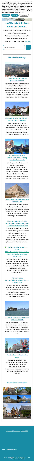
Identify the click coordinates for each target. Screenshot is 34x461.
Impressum (9, 431)
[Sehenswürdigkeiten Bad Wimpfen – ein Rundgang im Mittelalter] (17, 109)
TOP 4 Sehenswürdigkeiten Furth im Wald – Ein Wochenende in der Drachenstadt (17, 254)
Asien (9, 401)
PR (27, 431)
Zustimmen (5, 15)
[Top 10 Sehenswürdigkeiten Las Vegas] (17, 346)
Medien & (23, 431)
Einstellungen (24, 15)
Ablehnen (14, 15)
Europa (24, 401)
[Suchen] (28, 47)
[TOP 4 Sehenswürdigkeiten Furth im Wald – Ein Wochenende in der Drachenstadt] (17, 248)
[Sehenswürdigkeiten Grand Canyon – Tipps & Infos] (17, 278)
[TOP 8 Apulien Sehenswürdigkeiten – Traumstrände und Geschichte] (17, 221)
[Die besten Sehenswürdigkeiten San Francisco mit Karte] (17, 309)
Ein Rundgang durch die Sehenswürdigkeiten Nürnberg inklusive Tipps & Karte (17, 158)
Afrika (10, 393)
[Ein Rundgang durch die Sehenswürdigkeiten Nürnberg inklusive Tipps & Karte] (17, 146)
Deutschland (17, 417)
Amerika (24, 393)
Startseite (27, 41)
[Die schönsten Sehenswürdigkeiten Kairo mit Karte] (17, 190)
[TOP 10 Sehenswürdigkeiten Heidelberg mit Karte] (17, 70)
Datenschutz (16, 431)
